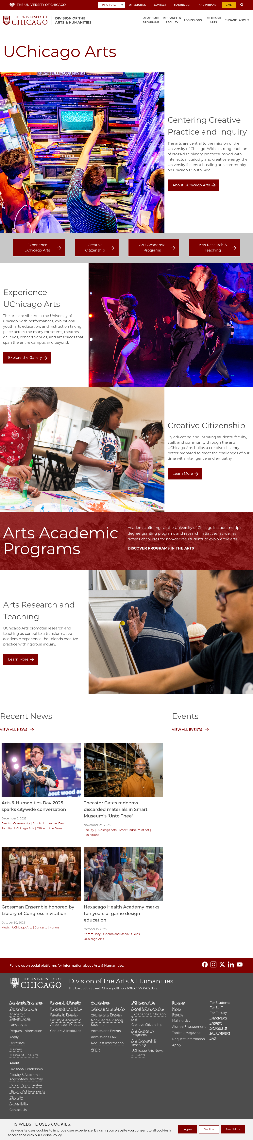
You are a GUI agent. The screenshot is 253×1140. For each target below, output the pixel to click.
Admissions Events (106, 1031)
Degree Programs (23, 1008)
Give (229, 4)
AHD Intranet (208, 4)
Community (21, 823)
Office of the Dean (49, 828)
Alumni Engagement (189, 1027)
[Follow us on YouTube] (240, 964)
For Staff (216, 1008)
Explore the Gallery (25, 357)
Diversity (16, 1097)
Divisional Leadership (26, 1069)
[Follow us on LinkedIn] (231, 964)
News (176, 1008)
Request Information (25, 1031)
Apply (14, 1037)
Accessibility (18, 1104)
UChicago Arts (213, 20)
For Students (220, 1003)
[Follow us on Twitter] (222, 964)
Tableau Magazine (186, 1033)
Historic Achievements (27, 1091)
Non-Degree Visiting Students (107, 1022)
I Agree (187, 1129)
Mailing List (182, 4)
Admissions (192, 20)
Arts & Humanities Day (48, 823)
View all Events (187, 730)
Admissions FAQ (103, 1037)
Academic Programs (151, 20)
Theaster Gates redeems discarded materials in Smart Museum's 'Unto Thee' (115, 809)
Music (6, 927)
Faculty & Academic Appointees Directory (67, 1022)
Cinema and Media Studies (121, 934)
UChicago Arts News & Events (147, 1053)
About (244, 20)
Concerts (41, 927)
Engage (231, 20)
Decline (209, 1129)
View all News (13, 730)
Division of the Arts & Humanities (121, 981)
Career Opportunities (25, 1085)
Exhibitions (91, 835)
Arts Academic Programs (152, 247)
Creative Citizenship (95, 247)
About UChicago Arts (191, 185)
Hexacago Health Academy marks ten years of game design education (121, 913)
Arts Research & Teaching (213, 247)
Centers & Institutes (65, 1031)
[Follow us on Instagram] (213, 964)
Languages (18, 1025)
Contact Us (18, 1110)
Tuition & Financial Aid (108, 1008)
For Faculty (218, 1013)
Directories (137, 4)
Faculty (7, 828)
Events (6, 823)
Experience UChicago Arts (37, 247)
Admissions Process (106, 1015)
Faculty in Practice (64, 1015)
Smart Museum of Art (134, 830)
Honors (54, 927)
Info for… (109, 4)
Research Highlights (66, 1008)
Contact (160, 4)
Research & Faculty (172, 20)
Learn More (183, 473)
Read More (233, 1129)
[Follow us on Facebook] (205, 964)
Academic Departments (20, 1016)
